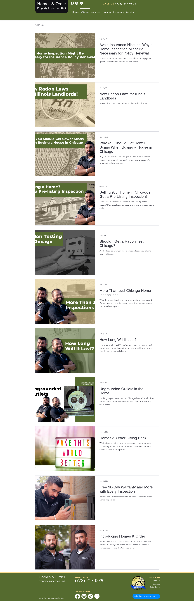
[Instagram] (76, 3)
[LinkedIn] (97, 596)
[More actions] (153, 38)
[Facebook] (72, 3)
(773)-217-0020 (125, 3)
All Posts (39, 25)
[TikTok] (90, 596)
